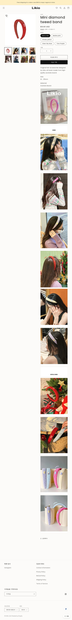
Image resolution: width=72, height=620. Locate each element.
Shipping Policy (41, 580)
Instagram (7, 568)
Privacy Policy (40, 572)
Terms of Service (42, 584)
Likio (10, 616)
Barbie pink (57, 36)
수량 (41, 47)
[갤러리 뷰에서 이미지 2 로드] (16, 51)
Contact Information (43, 568)
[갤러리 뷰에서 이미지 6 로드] (16, 59)
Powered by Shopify (17, 616)
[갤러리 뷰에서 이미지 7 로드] (24, 59)
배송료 (42, 29)
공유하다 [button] (45, 538)
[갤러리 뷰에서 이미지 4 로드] (32, 51)
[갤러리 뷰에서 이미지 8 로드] (32, 59)
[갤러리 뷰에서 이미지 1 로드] (8, 51)
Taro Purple (61, 43)
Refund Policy (40, 576)
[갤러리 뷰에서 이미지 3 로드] (24, 51)
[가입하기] (34, 594)
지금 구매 (54, 62)
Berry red (45, 36)
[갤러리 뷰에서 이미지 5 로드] (8, 59)
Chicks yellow (47, 39)
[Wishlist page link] (57, 8)
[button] (4, 8)
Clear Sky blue (47, 43)
